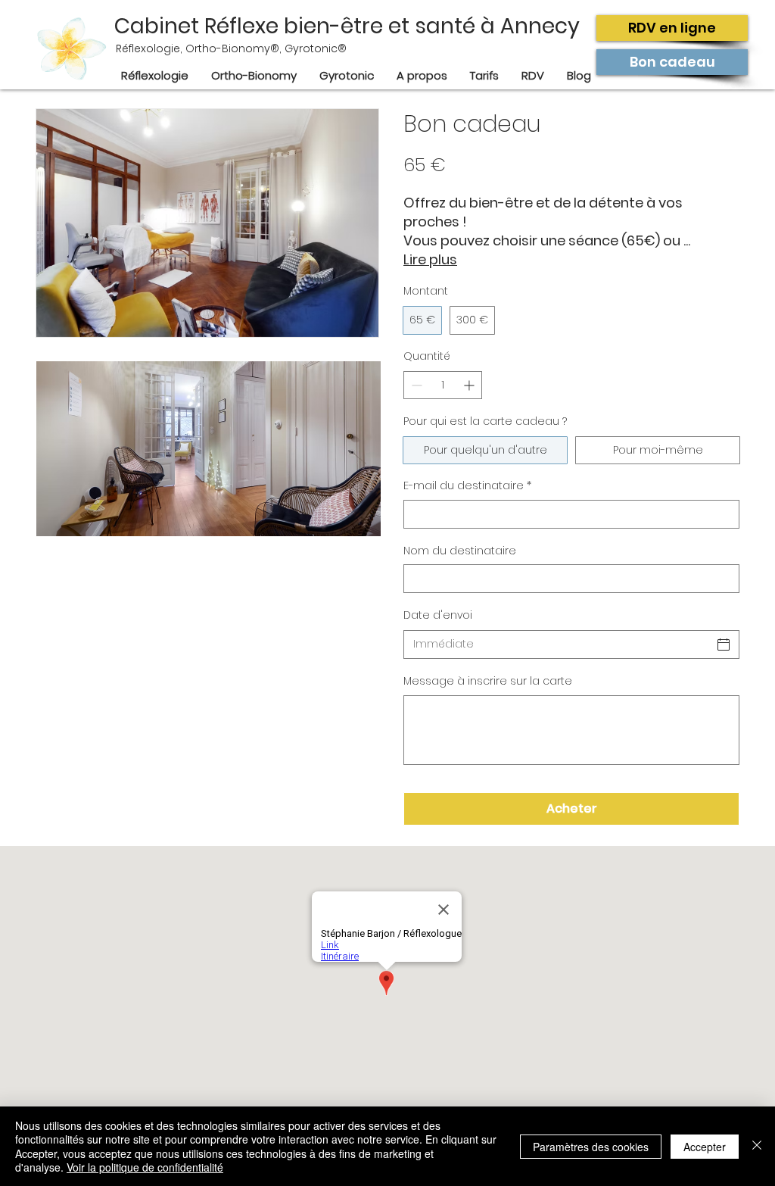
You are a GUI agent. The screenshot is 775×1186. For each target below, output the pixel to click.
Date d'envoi (437, 615)
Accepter (704, 1146)
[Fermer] (757, 1146)
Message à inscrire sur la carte (487, 681)
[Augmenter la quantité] (470, 385)
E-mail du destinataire (467, 486)
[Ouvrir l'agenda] (723, 644)
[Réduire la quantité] (415, 385)
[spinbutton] (443, 385)
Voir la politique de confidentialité (145, 1167)
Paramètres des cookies (591, 1146)
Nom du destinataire (459, 551)
